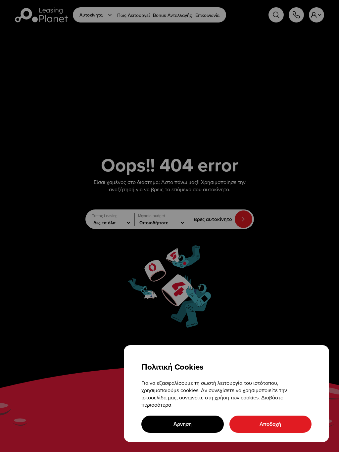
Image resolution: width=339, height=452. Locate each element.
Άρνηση (182, 424)
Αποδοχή (270, 424)
